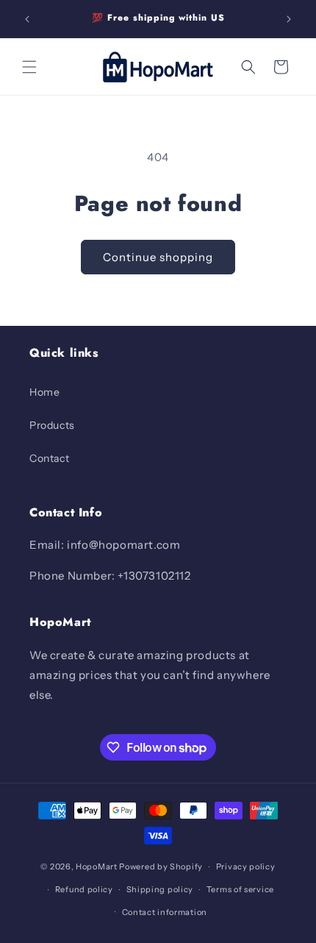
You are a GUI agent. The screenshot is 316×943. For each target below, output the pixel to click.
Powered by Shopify (161, 866)
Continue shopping (158, 257)
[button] (29, 67)
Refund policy (84, 889)
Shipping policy (160, 889)
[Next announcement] (289, 19)
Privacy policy (246, 866)
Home (44, 392)
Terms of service (240, 889)
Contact (49, 458)
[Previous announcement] (27, 19)
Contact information (164, 912)
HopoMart (97, 866)
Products (52, 425)
